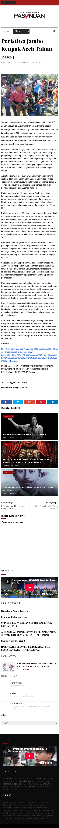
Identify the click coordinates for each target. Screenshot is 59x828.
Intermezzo (39, 62)
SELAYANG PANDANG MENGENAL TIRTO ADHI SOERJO (28, 489)
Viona (13, 693)
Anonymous (16, 683)
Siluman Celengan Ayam (14, 617)
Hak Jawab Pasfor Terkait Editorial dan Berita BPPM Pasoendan (37, 665)
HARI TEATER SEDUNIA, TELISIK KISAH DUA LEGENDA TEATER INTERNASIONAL (27, 461)
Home (6, 31)
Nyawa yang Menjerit (13, 640)
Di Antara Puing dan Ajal (15, 611)
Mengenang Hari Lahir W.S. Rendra (24, 434)
